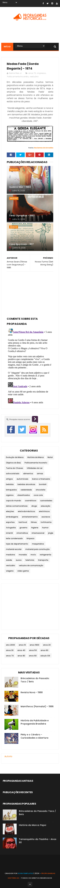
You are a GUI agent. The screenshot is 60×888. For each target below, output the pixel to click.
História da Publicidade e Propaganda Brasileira (35, 722)
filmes (34, 522)
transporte (43, 560)
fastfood (22, 522)
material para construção (37, 549)
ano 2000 (10, 645)
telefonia (29, 560)
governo (23, 527)
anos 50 (33, 650)
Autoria (8, 756)
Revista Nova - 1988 (32, 692)
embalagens (12, 516)
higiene (34, 527)
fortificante (46, 522)
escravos (46, 516)
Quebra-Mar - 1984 (20, 187)
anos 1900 (34, 645)
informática (22, 533)
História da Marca (35, 457)
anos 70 (32, 73)
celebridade (26, 489)
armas (40, 473)
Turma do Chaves (14, 468)
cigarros (10, 495)
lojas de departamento (17, 544)
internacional (38, 533)
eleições (10, 511)
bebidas (10, 484)
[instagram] (52, 3)
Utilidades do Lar (34, 468)
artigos (9, 479)
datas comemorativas (17, 506)
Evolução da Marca (15, 457)
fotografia (11, 527)
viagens (10, 571)
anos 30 (10, 650)
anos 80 (14, 170)
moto (33, 554)
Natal (50, 457)
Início (7, 46)
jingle (50, 533)
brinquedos (11, 489)
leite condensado (14, 538)
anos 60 (44, 650)
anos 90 (33, 655)
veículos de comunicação (31, 565)
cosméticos (30, 500)
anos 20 (47, 645)
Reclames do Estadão (43, 148)
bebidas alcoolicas (26, 484)
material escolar (14, 549)
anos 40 (21, 650)
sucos (19, 560)
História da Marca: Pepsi (32, 825)
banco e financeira (41, 479)
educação (45, 506)
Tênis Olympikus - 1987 (22, 215)
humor (45, 527)
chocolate (40, 489)
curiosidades (46, 500)
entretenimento (30, 516)
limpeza (30, 538)
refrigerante (45, 554)
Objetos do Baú (13, 462)
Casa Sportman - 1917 (21, 244)
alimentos (28, 473)
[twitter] (48, 3)
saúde (9, 560)
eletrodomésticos (26, 511)
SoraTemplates (25, 873)
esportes (10, 522)
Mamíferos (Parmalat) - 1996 (37, 706)
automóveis (22, 479)
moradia (23, 554)
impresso (41, 73)
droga (34, 506)
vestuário (34, 76)
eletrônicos (44, 511)
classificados (23, 495)
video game (23, 571)
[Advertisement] (30, 293)
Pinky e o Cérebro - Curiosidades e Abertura (34, 736)
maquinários (38, 544)
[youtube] (57, 3)
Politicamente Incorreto (18, 76)
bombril (42, 484)
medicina (10, 554)
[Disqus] (30, 365)
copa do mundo (13, 500)
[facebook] (43, 3)
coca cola (38, 495)
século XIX (45, 655)
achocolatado (12, 473)
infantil (9, 533)
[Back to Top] (30, 884)
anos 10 (13, 227)
